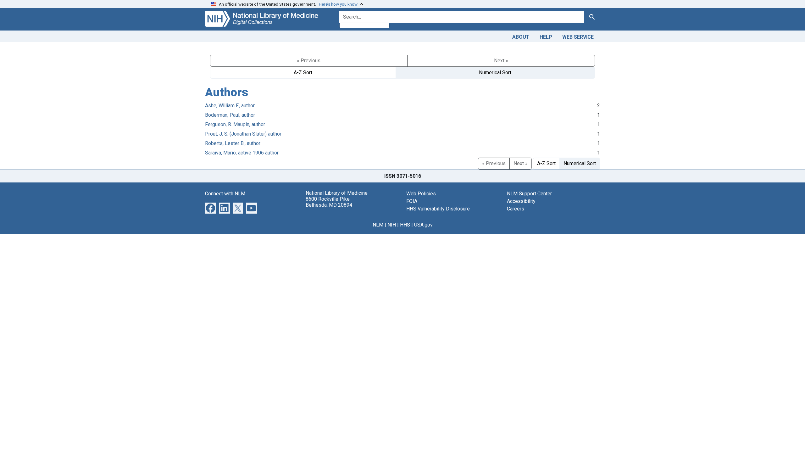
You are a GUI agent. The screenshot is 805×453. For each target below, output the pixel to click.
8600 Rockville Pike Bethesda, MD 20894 (329, 202)
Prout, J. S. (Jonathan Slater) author (243, 134)
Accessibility (521, 201)
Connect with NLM (225, 194)
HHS (405, 225)
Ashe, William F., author (230, 106)
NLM (378, 225)
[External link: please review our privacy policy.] (210, 207)
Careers (515, 209)
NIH (391, 225)
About (521, 37)
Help (546, 37)
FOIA (411, 201)
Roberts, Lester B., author (232, 143)
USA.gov (423, 225)
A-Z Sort (303, 73)
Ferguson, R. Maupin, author (235, 124)
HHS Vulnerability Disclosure (438, 209)
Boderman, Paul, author (230, 115)
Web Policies (421, 194)
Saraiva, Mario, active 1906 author (242, 153)
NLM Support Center (529, 194)
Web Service (578, 37)
